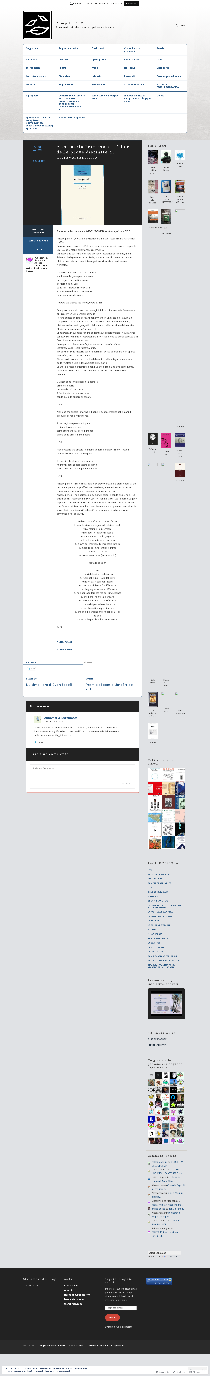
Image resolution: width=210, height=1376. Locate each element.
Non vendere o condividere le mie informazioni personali (97, 1345)
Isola (159, 59)
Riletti (62, 67)
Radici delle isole (158, 938)
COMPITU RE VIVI (156, 947)
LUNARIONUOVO (157, 1045)
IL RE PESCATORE (157, 1039)
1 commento (38, 161)
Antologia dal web (158, 874)
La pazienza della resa (160, 912)
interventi (64, 59)
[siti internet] (159, 1284)
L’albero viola (131, 59)
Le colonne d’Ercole (159, 925)
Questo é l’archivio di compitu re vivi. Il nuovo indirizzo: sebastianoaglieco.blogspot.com (39, 123)
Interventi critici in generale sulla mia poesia (165, 906)
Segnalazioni (66, 84)
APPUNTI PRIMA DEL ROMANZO (163, 961)
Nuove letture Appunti (72, 117)
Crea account (71, 1285)
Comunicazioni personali (132, 50)
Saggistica (32, 48)
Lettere (30, 84)
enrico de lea (158, 1208)
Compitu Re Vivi (72, 23)
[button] (153, 163)
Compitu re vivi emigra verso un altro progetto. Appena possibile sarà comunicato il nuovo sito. (72, 102)
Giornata (153, 896)
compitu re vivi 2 (38, 241)
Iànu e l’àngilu (176, 1208)
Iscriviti (112, 1317)
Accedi (68, 1290)
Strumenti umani (134, 84)
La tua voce (154, 921)
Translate (171, 1256)
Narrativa (129, 67)
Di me (151, 888)
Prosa (94, 67)
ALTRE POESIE (64, 641)
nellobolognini (159, 1162)
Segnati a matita (68, 48)
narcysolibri (98, 84)
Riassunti (129, 76)
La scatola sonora (36, 76)
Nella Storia (155, 934)
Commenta (125, 783)
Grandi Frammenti (158, 901)
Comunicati (32, 59)
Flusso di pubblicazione (77, 1294)
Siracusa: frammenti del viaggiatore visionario (161, 966)
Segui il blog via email (118, 1281)
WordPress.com (73, 1303)
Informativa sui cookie (62, 1371)
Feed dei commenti (75, 1299)
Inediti (161, 95)
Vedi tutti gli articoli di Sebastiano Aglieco (36, 268)
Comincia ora (131, 3)
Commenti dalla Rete (159, 883)
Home (151, 870)
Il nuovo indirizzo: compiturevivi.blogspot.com (137, 98)
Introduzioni (33, 67)
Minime (152, 930)
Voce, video (154, 943)
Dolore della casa (158, 892)
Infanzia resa (155, 952)
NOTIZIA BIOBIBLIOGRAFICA (168, 86)
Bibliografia (155, 879)
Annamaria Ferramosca (38, 231)
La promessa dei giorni (161, 916)
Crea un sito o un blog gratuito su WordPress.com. (46, 1345)
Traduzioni (97, 48)
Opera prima (98, 59)
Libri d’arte (163, 67)
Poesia (160, 48)
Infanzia (96, 76)
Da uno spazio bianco (169, 76)
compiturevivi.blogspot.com (104, 97)
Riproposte (32, 95)
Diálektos (64, 76)
